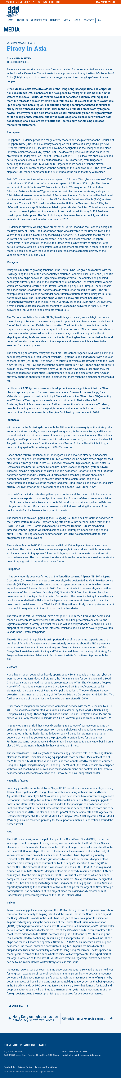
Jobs (77, 20)
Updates (55, 20)
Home (10, 20)
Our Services (39, 20)
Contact (89, 20)
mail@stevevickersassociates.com (81, 1055)
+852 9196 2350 (104, 2)
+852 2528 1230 (78, 1051)
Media (67, 20)
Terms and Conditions (46, 1067)
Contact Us (9, 1067)
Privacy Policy (25, 1067)
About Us (22, 20)
